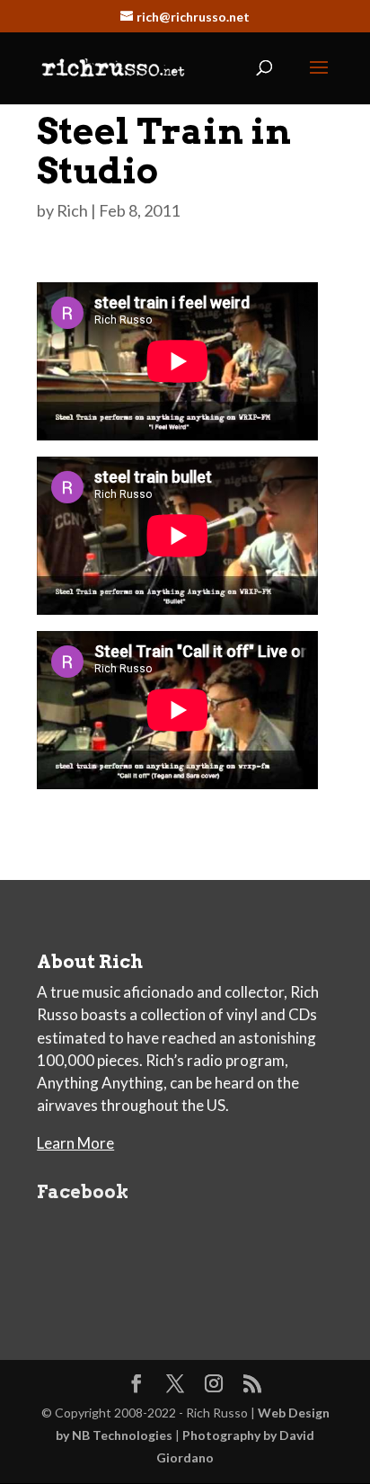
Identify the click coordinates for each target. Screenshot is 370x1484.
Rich (72, 210)
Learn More (75, 1142)
